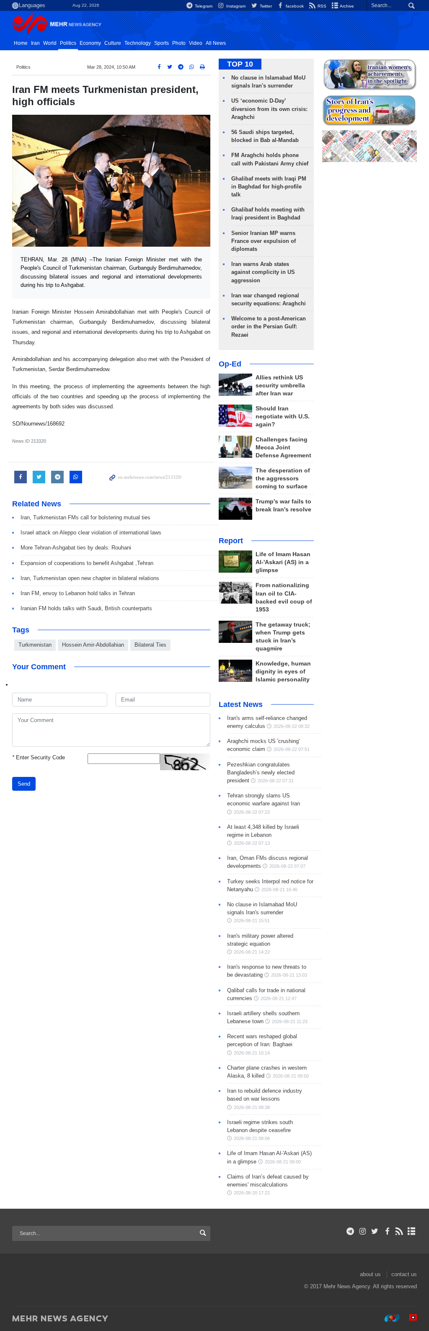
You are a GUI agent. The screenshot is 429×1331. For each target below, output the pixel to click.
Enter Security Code (38, 757)
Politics (68, 43)
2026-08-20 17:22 (252, 1192)
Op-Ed (230, 364)
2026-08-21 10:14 (252, 1052)
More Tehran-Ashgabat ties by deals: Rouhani (76, 547)
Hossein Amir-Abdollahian (93, 645)
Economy (90, 43)
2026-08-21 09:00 (283, 1161)
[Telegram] (350, 1231)
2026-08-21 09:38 (252, 1107)
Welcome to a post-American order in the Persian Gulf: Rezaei (268, 326)
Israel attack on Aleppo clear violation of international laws (91, 532)
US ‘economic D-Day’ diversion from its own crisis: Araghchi (269, 109)
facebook (294, 6)
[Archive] (411, 1231)
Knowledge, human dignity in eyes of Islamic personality (283, 671)
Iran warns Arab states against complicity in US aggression (263, 272)
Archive (346, 6)
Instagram (235, 6)
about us (370, 1274)
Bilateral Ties (150, 645)
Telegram (203, 6)
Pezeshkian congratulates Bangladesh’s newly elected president (261, 772)
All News (216, 43)
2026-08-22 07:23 (252, 812)
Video (195, 43)
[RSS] (399, 1231)
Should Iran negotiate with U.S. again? (283, 416)
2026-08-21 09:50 (291, 1075)
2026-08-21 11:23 (290, 1021)
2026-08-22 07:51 (292, 749)
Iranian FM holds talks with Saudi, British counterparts (86, 608)
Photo (179, 43)
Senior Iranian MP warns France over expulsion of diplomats (263, 241)
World (50, 43)
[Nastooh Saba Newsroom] (388, 1318)
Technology (137, 43)
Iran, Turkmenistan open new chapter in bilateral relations (90, 578)
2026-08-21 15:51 (252, 920)
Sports (161, 43)
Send (24, 784)
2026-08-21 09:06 (252, 1138)
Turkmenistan (35, 645)
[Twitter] (375, 1231)
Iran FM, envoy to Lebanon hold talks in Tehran (78, 593)
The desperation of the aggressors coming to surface (283, 478)
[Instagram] (362, 1231)
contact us (404, 1274)
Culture (112, 43)
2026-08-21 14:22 (252, 951)
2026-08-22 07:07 (287, 866)
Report (231, 541)
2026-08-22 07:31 (276, 780)
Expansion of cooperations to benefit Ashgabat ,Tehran (87, 563)
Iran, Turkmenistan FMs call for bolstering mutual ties (85, 517)
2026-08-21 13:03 (289, 975)
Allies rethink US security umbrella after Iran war (280, 385)
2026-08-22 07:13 (252, 843)
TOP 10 (240, 64)
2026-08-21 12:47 (279, 998)
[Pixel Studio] (409, 1318)
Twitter (264, 6)
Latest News (241, 704)
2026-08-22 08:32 (292, 726)
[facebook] (387, 1231)
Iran (35, 43)
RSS (321, 6)
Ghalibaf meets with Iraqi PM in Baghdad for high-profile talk (268, 186)
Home (21, 43)
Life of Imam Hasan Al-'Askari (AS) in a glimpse (283, 562)
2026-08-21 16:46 (279, 889)
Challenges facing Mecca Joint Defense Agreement (283, 447)
